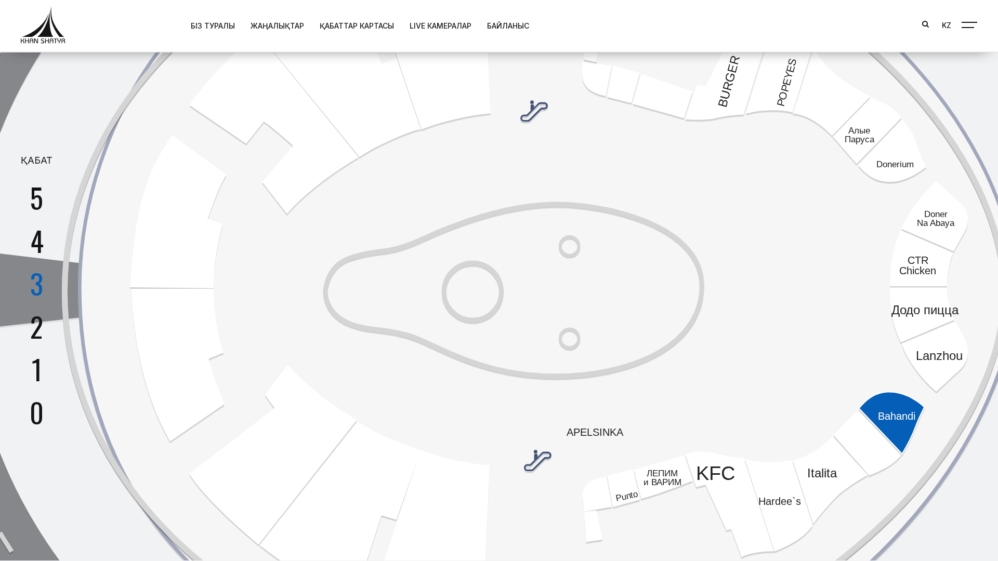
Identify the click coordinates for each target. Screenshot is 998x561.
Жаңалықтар (277, 25)
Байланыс (508, 25)
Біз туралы (213, 25)
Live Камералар (440, 25)
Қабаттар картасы (357, 25)
